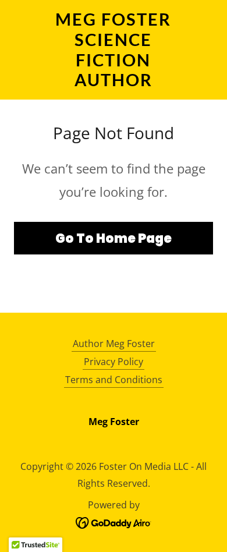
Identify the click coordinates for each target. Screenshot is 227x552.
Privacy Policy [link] (113, 361)
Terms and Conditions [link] (113, 379)
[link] (113, 49)
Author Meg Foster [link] (114, 343)
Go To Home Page (113, 238)
